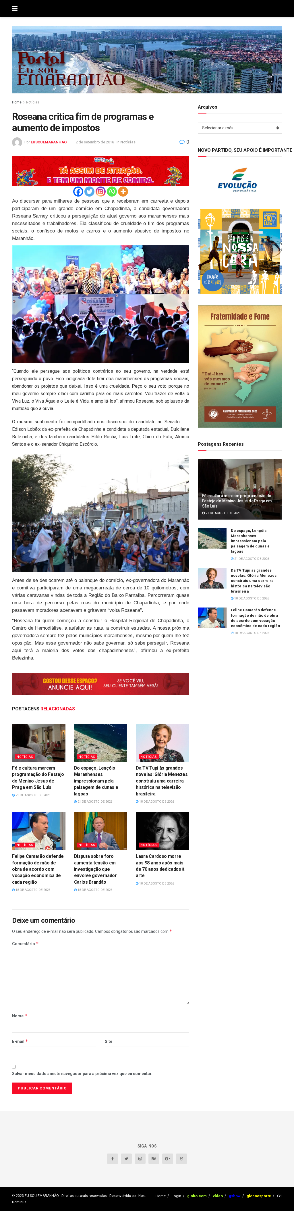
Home (17, 102)
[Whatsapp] (112, 192)
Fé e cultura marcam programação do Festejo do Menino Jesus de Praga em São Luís (237, 500)
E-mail (20, 1041)
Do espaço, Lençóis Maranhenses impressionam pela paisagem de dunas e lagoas (96, 781)
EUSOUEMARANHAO (49, 142)
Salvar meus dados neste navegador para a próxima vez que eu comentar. (82, 1073)
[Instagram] (101, 192)
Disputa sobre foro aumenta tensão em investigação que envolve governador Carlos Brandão (95, 869)
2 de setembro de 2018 (95, 142)
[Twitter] (89, 192)
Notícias (32, 102)
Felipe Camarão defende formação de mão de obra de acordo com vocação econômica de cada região (38, 869)
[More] (123, 192)
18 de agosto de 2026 (156, 802)
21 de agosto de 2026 (32, 795)
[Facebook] (78, 192)
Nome (19, 1015)
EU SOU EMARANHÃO (42, 1196)
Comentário (25, 943)
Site (108, 1041)
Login (176, 1196)
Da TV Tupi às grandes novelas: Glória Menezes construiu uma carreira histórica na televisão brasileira (162, 781)
